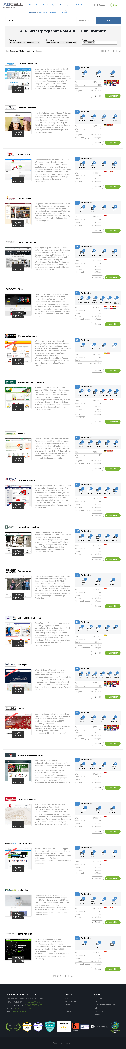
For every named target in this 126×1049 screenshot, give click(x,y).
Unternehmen (99, 998)
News (67, 998)
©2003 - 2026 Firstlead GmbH (63, 1043)
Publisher (31, 5)
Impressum (98, 1014)
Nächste (116, 51)
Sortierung (50, 40)
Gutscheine (54, 12)
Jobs (95, 1002)
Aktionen (64, 12)
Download (68, 1005)
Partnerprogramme (66, 5)
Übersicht (32, 12)
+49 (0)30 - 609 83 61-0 (31, 1002)
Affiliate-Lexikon (70, 1002)
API (66, 1008)
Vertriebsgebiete (89, 40)
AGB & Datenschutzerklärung (104, 1005)
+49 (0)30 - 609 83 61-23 (32, 1005)
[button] (108, 20)
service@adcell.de (19, 1011)
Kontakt (89, 5)
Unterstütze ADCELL (72, 1011)
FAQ (95, 1008)
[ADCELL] (64, 1026)
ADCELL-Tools (80, 5)
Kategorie (13, 40)
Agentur (54, 5)
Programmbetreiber (42, 5)
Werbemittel (43, 12)
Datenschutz (98, 1011)
